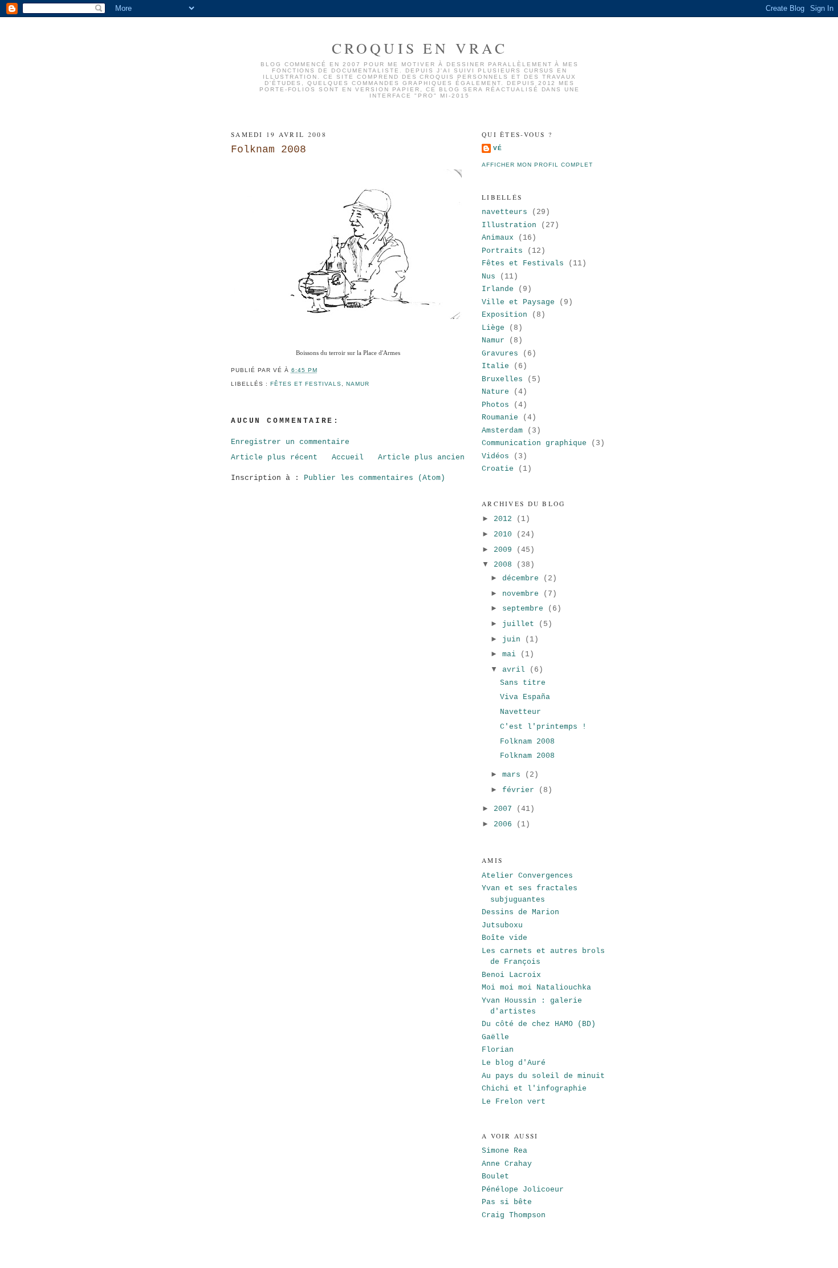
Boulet (495, 1176)
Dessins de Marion (520, 912)
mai (511, 654)
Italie (495, 366)
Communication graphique (534, 443)
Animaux (498, 237)
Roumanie (500, 417)
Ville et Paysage (518, 302)
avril (516, 669)
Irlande (498, 289)
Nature (495, 391)
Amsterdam (502, 430)
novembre (522, 593)
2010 (505, 534)
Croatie (498, 469)
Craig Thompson (514, 1215)
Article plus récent (274, 457)
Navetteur (520, 712)
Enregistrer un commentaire (290, 442)
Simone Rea (504, 1150)
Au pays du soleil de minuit (543, 1076)
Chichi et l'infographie (534, 1088)
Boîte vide (504, 938)
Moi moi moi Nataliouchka (536, 987)
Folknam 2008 (268, 149)
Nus (488, 276)
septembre (525, 608)
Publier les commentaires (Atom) (374, 478)
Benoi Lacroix (511, 975)
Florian (498, 1049)
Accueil (348, 457)
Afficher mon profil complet (537, 164)
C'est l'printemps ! (543, 726)
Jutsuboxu (502, 925)
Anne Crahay (507, 1164)
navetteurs (504, 212)
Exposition (504, 314)
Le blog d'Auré (514, 1063)
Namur (357, 384)
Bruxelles (502, 379)
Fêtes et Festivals (305, 384)
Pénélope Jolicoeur (523, 1189)
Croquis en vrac (419, 48)
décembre (522, 578)
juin (513, 639)
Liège (493, 328)
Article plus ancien (421, 457)
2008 (505, 564)
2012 (505, 519)
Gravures (500, 353)
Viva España (525, 697)
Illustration (509, 225)
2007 (505, 809)
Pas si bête (507, 1202)
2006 (505, 824)
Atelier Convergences (527, 875)
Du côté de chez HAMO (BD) (539, 1024)
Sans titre (523, 683)
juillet (520, 624)
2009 (505, 550)
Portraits (502, 251)
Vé (497, 148)
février (520, 790)
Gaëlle (495, 1037)
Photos (495, 405)
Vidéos (495, 456)
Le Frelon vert (514, 1101)
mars (513, 774)
